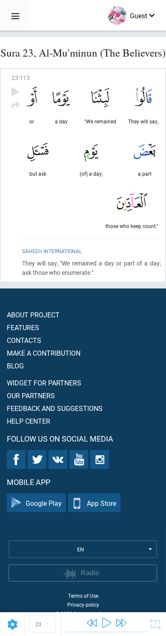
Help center (28, 420)
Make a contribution (43, 352)
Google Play (44, 503)
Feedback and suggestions (55, 408)
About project (33, 314)
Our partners (31, 395)
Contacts (24, 340)
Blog (15, 365)
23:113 (20, 78)
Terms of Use (83, 595)
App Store (101, 503)
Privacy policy (83, 604)
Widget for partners (44, 382)
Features (23, 327)
